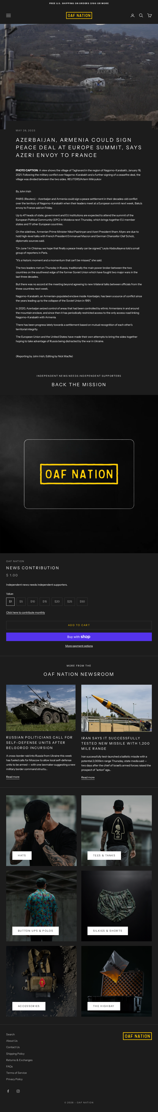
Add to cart (79, 625)
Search (10, 1034)
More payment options (79, 646)
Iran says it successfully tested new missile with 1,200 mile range (115, 743)
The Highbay (104, 1006)
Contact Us (13, 1047)
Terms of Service (16, 1073)
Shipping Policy (15, 1053)
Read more (12, 777)
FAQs (9, 1066)
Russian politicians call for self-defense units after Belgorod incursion (39, 742)
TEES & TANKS (104, 855)
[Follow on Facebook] (8, 1091)
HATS (22, 855)
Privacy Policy (14, 1079)
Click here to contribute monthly (25, 612)
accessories (29, 1006)
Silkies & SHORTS (107, 930)
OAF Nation (15, 561)
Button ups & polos (35, 930)
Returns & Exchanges (19, 1060)
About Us (12, 1040)
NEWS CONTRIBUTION (32, 568)
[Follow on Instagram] (18, 1091)
